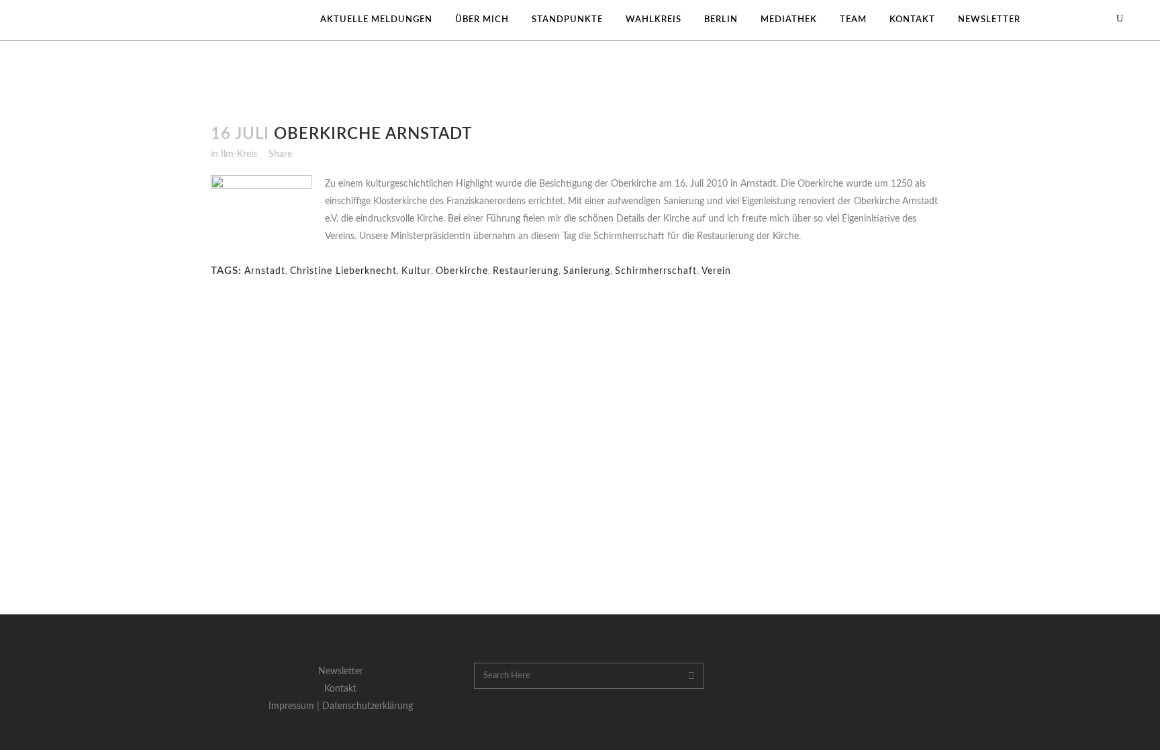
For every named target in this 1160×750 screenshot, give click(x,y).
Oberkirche (462, 271)
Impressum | (295, 706)
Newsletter (340, 671)
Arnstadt (264, 271)
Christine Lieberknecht (343, 271)
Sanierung (586, 271)
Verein (716, 271)
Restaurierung (526, 271)
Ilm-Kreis (239, 154)
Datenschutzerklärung (367, 706)
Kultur (416, 271)
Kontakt (340, 689)
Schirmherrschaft (656, 271)
